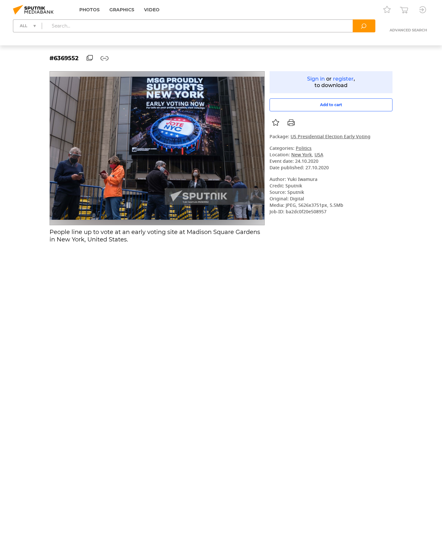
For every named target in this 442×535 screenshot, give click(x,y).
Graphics (121, 10)
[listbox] (276, 123)
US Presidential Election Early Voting (330, 137)
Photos (89, 10)
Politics (304, 148)
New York (301, 155)
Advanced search (408, 30)
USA (319, 155)
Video (152, 10)
